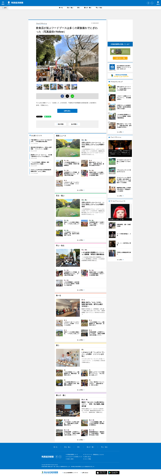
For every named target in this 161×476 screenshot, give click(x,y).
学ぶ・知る (99, 7)
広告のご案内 (70, 459)
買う (78, 7)
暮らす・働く (88, 7)
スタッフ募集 (87, 459)
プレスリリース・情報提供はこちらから (94, 454)
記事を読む (67, 111)
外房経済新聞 (15, 3)
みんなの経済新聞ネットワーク (50, 472)
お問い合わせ (87, 456)
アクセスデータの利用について (74, 456)
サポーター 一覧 (120, 58)
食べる (61, 7)
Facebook (148, 3)
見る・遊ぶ (70, 7)
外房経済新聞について (72, 454)
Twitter (152, 3)
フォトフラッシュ (41, 23)
